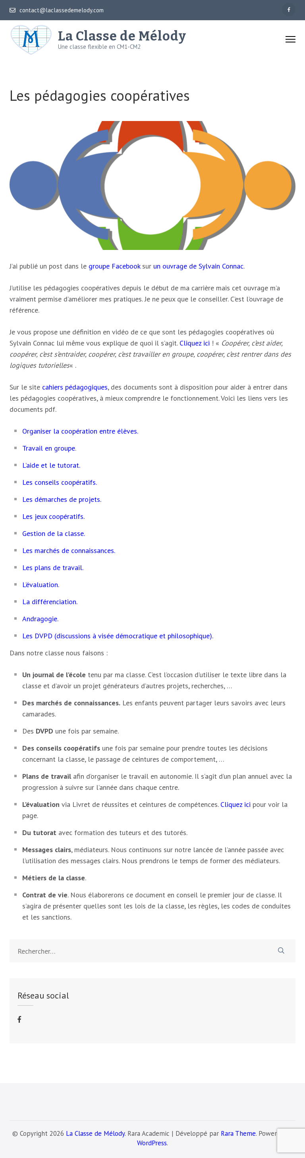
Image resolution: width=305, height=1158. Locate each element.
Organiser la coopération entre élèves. (80, 431)
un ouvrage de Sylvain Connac (198, 266)
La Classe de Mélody (122, 36)
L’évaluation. (40, 584)
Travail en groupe (48, 448)
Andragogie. (40, 618)
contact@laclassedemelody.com (61, 10)
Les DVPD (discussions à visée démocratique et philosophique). (117, 635)
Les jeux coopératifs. (53, 516)
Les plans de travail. (52, 567)
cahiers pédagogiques (75, 387)
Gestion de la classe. (53, 533)
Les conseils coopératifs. (59, 482)
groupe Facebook (114, 266)
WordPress (152, 1143)
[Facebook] (288, 9)
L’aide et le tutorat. (51, 465)
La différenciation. (49, 601)
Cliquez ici (195, 343)
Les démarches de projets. (61, 499)
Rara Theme (238, 1133)
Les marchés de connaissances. (68, 550)
